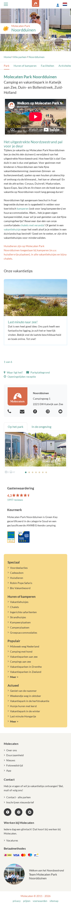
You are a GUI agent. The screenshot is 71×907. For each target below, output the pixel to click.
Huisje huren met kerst (23, 706)
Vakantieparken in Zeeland (25, 671)
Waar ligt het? (14, 372)
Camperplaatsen (19, 627)
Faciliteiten (47, 65)
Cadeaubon (16, 572)
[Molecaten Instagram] (48, 411)
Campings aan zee (20, 661)
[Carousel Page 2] (29, 472)
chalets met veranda (32, 225)
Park (6, 65)
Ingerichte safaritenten (23, 612)
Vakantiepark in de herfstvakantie (29, 701)
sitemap (54, 901)
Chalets (14, 607)
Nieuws (10, 760)
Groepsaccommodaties (23, 632)
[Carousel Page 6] (43, 472)
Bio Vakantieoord (20, 588)
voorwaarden (40, 901)
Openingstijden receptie (21, 376)
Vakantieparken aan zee (23, 656)
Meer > (14, 676)
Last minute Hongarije (23, 716)
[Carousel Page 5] (39, 472)
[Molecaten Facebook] (35, 411)
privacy (17, 901)
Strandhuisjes (18, 617)
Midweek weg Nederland (24, 646)
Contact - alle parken (18, 797)
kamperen (23, 208)
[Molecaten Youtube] (61, 411)
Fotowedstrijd (14, 765)
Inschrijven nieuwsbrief (20, 802)
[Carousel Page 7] (46, 472)
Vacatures (12, 840)
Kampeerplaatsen (20, 622)
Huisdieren (16, 577)
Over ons (11, 750)
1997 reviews (15, 499)
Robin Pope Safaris (21, 583)
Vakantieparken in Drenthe (26, 666)
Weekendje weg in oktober (25, 695)
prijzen (26, 901)
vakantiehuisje (12, 229)
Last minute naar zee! (23, 322)
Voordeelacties (19, 567)
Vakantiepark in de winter (25, 711)
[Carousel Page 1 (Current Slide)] (26, 472)
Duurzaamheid (15, 755)
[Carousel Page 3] (32, 472)
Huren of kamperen (25, 65)
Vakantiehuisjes (19, 601)
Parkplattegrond (40, 372)
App (8, 770)
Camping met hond (21, 651)
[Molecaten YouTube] (29, 812)
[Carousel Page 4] (36, 472)
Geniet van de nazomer (23, 690)
